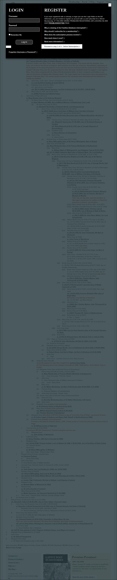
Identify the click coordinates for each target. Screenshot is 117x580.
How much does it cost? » (54, 38)
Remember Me (16, 35)
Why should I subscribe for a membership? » (61, 31)
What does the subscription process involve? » (62, 35)
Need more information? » (54, 41)
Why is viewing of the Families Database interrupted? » (65, 28)
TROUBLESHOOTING (56, 23)
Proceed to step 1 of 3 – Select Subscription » (62, 46)
